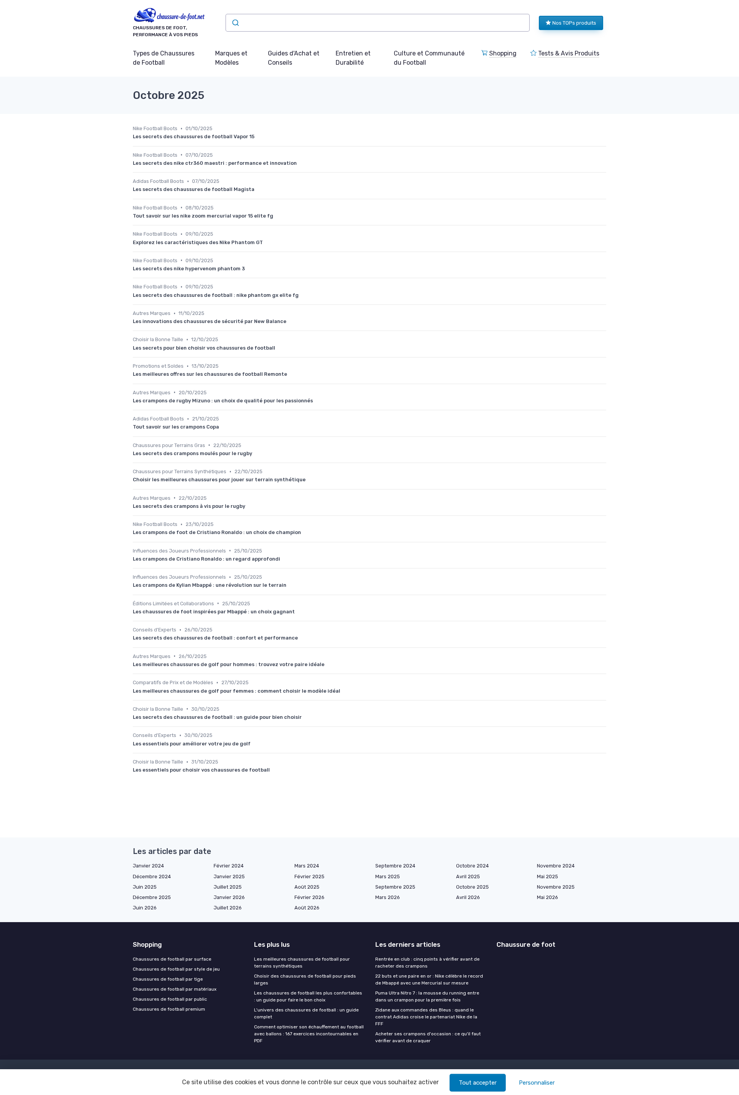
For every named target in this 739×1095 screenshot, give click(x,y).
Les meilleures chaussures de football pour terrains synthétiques (302, 962)
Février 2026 (309, 897)
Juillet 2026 (228, 908)
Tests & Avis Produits (568, 53)
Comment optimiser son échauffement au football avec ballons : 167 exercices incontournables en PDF (309, 1033)
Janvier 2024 (148, 866)
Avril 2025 (468, 876)
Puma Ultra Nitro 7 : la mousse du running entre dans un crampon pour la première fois (427, 996)
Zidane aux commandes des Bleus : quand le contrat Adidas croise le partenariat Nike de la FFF (426, 1016)
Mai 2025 (547, 876)
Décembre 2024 (152, 876)
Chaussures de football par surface (172, 959)
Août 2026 (306, 908)
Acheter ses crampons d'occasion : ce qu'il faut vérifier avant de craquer (428, 1037)
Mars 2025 (387, 876)
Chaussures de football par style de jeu (176, 969)
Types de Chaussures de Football (163, 58)
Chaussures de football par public (170, 999)
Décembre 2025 (152, 897)
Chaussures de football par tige (168, 979)
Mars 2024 (306, 866)
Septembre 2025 (395, 887)
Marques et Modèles (231, 58)
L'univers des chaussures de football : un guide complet (306, 1013)
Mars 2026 (387, 897)
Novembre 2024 (556, 866)
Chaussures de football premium (169, 1009)
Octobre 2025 (472, 887)
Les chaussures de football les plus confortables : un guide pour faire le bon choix (308, 996)
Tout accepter (478, 1082)
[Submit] (235, 22)
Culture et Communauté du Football (429, 58)
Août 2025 (306, 887)
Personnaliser (537, 1082)
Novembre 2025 (556, 887)
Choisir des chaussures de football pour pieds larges (305, 979)
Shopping (503, 53)
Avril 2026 (468, 897)
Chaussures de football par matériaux (174, 989)
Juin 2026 (145, 908)
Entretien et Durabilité (353, 58)
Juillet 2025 (228, 887)
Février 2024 (229, 866)
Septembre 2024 (395, 866)
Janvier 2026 (229, 897)
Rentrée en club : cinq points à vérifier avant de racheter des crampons (427, 962)
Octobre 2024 (472, 866)
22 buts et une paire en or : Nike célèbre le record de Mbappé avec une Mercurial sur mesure (429, 979)
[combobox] (378, 23)
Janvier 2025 (229, 876)
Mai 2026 (547, 897)
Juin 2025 (145, 887)
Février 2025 (309, 876)
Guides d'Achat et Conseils (293, 58)
